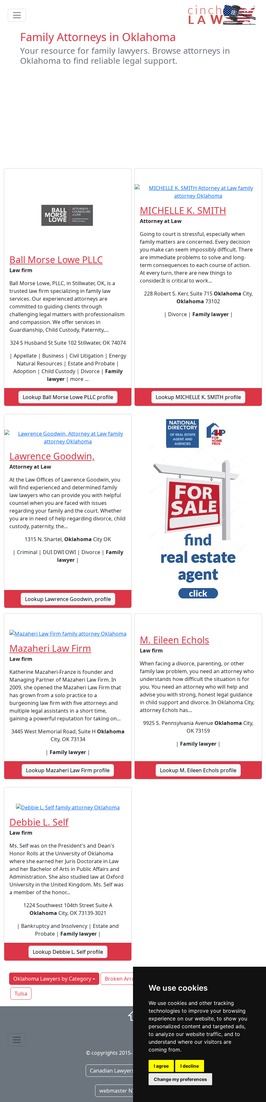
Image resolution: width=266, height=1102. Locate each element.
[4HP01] (198, 511)
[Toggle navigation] (17, 15)
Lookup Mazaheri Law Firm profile (68, 770)
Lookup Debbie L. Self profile (68, 951)
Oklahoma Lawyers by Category (52, 978)
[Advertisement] (133, 117)
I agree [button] (161, 1066)
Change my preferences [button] (180, 1079)
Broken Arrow (122, 978)
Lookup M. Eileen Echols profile (198, 770)
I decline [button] (189, 1066)
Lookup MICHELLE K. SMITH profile (198, 397)
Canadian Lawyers (112, 1070)
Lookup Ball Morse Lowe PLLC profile (68, 397)
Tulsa (21, 993)
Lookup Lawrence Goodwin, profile (68, 599)
